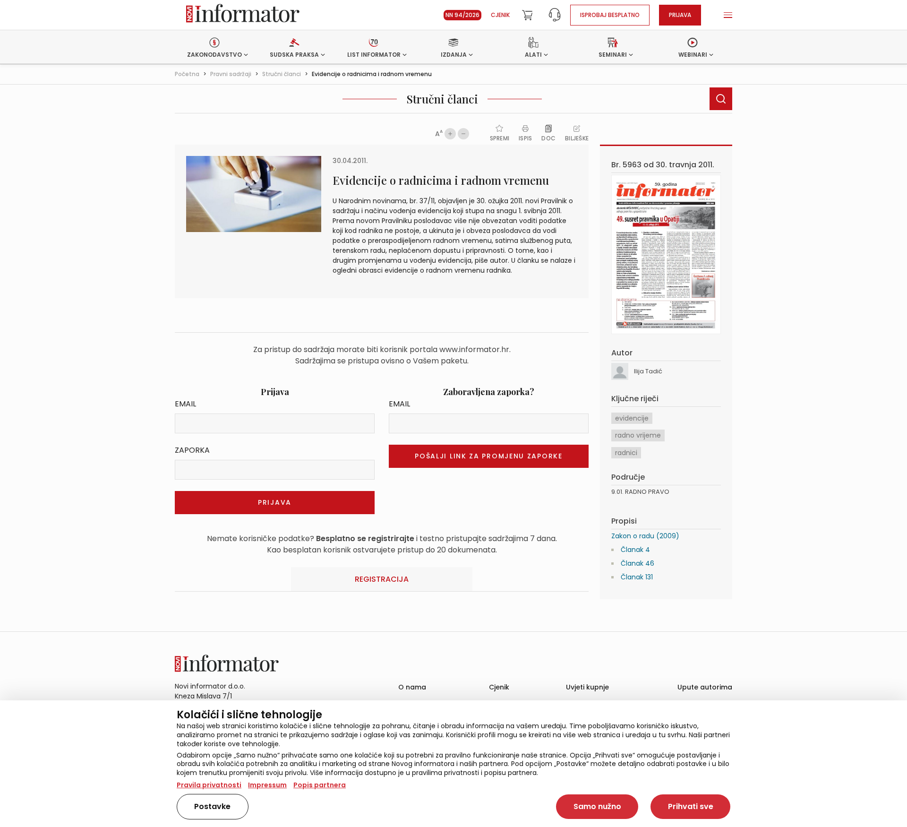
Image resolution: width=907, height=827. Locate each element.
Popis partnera (319, 785)
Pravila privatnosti (209, 785)
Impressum (267, 785)
